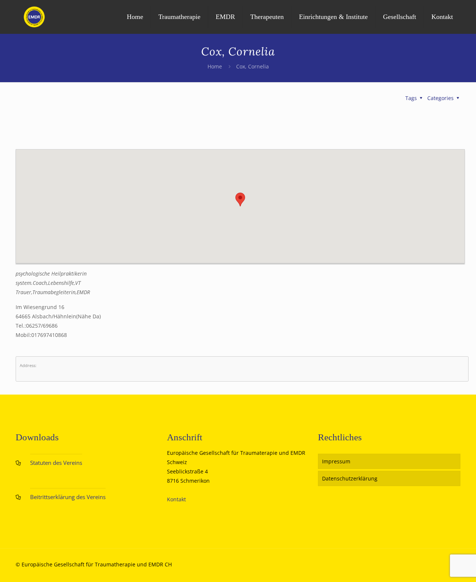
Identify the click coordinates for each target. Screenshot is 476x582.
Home (215, 66)
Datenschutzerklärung (349, 478)
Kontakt (176, 499)
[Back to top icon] (440, 567)
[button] (240, 199)
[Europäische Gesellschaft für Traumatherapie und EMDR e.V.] (34, 16)
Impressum (336, 461)
